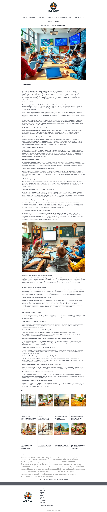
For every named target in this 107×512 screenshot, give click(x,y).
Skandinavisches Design (26, 474)
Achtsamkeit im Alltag (40, 458)
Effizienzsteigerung (36, 462)
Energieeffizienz (68, 462)
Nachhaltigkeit (68, 469)
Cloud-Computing (33, 459)
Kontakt (57, 21)
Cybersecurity (42, 459)
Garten (42, 492)
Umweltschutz (65, 474)
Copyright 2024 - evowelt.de (53, 510)
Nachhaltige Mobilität (43, 469)
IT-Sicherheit (55, 467)
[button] (82, 84)
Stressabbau (37, 474)
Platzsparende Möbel (32, 471)
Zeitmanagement (50, 476)
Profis (71, 17)
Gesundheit (41, 17)
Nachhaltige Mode (54, 469)
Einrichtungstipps (48, 462)
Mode (55, 17)
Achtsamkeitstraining (57, 458)
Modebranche (24, 469)
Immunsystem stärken (44, 467)
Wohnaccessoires (73, 474)
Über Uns (43, 500)
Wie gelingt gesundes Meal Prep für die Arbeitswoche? (27, 447)
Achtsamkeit (25, 458)
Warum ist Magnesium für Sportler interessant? (62, 446)
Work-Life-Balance (42, 476)
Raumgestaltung (43, 471)
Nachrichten (63, 17)
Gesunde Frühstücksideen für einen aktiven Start (44, 418)
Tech (83, 17)
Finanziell (32, 17)
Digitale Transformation (70, 459)
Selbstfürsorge (65, 471)
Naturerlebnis (77, 469)
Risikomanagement (52, 471)
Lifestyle (49, 17)
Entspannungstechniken (33, 464)
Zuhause (50, 21)
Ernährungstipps (50, 464)
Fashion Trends (58, 464)
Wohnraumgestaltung (29, 476)
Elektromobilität (56, 462)
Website (42, 503)
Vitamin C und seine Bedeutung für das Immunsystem (77, 418)
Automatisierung (70, 458)
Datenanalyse (49, 459)
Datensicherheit (57, 459)
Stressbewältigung (52, 474)
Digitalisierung (25, 462)
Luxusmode (79, 467)
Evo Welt (24, 17)
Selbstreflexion (75, 471)
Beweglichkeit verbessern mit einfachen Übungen (45, 446)
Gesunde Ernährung (72, 464)
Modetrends (32, 469)
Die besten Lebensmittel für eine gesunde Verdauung (78, 447)
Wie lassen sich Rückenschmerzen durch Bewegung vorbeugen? (28, 418)
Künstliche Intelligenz (66, 467)
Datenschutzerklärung (46, 505)
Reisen (77, 17)
